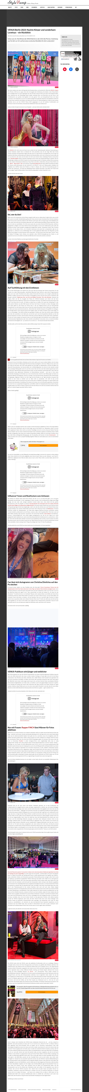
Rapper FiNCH (28, 727)
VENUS (52, 90)
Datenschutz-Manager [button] (46, 1089)
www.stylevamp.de (77, 1089)
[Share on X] (77, 69)
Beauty (10, 7)
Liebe (27, 7)
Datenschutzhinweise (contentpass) (34, 1089)
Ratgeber (60, 7)
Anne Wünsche (37, 163)
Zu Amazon (44, 445)
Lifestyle (42, 7)
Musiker (21, 741)
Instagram (14, 357)
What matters (51, 7)
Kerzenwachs (52, 435)
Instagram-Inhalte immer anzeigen (35, 346)
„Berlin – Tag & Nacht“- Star (16, 163)
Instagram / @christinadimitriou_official (17, 578)
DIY (76, 7)
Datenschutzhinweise (22, 1089)
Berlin (56, 90)
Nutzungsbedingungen (12, 1089)
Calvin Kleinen (47, 513)
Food (22, 7)
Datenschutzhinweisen (24, 353)
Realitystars (50, 508)
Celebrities (34, 7)
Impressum (54, 1089)
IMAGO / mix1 (12, 802)
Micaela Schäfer (14, 158)
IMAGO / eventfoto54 (14, 146)
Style (16, 7)
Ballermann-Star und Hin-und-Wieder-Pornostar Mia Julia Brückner (34, 297)
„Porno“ (31, 971)
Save (57, 87)
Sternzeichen (68, 7)
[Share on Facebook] (71, 69)
